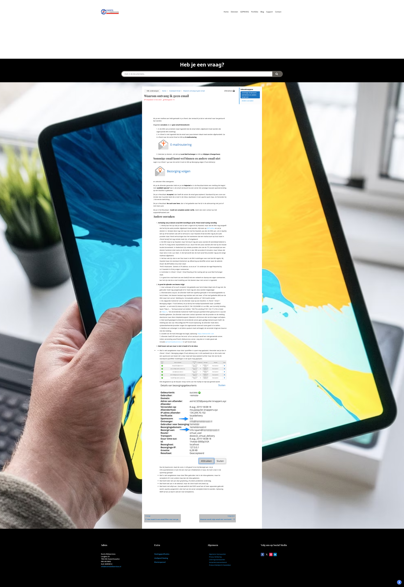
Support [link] (269, 12)
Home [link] (226, 12)
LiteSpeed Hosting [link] (161, 558)
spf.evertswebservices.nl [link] (174, 342)
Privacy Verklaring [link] (215, 557)
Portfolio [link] (254, 12)
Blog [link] (262, 12)
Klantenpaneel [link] (160, 562)
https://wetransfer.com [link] (206, 334)
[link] (164, 91)
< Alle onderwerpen (152, 91)
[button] (229, 91)
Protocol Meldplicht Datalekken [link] (220, 565)
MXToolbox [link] (211, 228)
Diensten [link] (234, 12)
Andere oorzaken (247, 101)
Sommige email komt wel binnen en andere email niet (249, 95)
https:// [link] (164, 312)
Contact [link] (278, 12)
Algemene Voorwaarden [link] (217, 554)
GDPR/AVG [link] (244, 12)
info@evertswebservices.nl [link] (111, 566)
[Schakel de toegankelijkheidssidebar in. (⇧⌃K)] (399, 582)
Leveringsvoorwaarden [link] (217, 560)
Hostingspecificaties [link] (161, 554)
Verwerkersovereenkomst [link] (218, 562)
